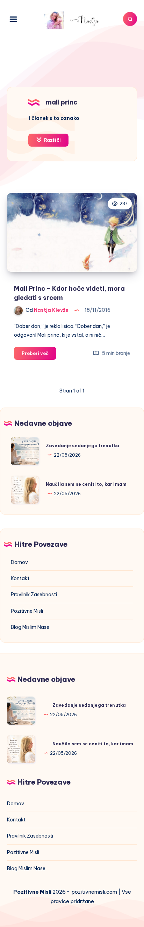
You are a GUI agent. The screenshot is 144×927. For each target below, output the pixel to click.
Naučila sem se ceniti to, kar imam (86, 484)
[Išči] (130, 19)
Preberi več (39, 355)
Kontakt (20, 578)
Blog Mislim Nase (30, 627)
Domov (19, 562)
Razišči (52, 140)
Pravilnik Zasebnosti (34, 594)
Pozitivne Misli (27, 611)
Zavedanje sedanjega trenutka (82, 445)
